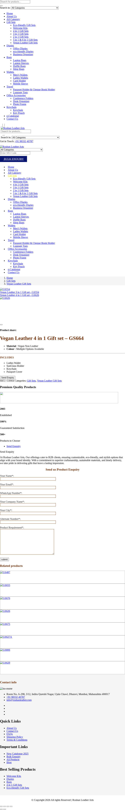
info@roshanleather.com (19, 700)
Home (10, 13)
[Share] (8, 806)
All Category (13, 19)
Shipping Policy (15, 737)
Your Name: (7, 475)
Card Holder (19, 80)
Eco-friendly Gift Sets (24, 25)
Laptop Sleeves (21, 63)
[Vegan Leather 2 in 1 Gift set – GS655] (5, 585)
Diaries (10, 45)
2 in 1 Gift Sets (20, 36)
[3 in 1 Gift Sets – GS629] (5, 662)
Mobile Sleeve (20, 83)
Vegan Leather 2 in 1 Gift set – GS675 (20, 630)
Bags (9, 57)
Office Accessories (16, 95)
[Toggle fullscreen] (4, 806)
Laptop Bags (19, 60)
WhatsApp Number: (11, 493)
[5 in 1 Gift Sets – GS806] (5, 649)
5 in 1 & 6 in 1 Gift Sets (25, 39)
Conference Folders (23, 98)
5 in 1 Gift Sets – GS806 (13, 656)
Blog (9, 762)
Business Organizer (23, 54)
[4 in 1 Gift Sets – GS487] (5, 572)
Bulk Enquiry (14, 756)
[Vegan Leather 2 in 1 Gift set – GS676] (5, 598)
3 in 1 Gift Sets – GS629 (13, 669)
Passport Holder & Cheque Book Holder (34, 89)
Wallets (10, 72)
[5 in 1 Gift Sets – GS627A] (6, 636)
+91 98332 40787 (24, 141)
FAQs (10, 734)
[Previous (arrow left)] (1, 809)
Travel (10, 86)
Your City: (6, 510)
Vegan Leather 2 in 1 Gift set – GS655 (20, 591)
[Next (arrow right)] (4, 809)
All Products (13, 759)
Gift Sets (11, 22)
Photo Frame (19, 104)
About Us (12, 16)
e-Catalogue (13, 116)
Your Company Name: (12, 501)
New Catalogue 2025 (17, 753)
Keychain (11, 107)
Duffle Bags (19, 66)
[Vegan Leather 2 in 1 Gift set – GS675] (5, 624)
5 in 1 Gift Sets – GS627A (13, 643)
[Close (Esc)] (11, 806)
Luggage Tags (20, 92)
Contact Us (12, 118)
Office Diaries (20, 48)
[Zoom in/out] (1, 806)
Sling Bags (18, 69)
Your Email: (7, 484)
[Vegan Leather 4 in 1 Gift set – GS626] (5, 611)
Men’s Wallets (20, 75)
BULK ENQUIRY (13, 159)
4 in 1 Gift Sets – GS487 (13, 579)
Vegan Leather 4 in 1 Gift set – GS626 (20, 617)
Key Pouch (19, 113)
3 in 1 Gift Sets (20, 34)
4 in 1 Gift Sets (20, 31)
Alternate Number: (10, 519)
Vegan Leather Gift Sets (25, 42)
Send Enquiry (14, 446)
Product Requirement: (12, 527)
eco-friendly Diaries (23, 51)
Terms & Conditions (17, 739)
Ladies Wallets (20, 77)
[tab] (66, 446)
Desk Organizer (21, 101)
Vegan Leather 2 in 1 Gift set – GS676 (20, 604)
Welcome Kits (20, 28)
